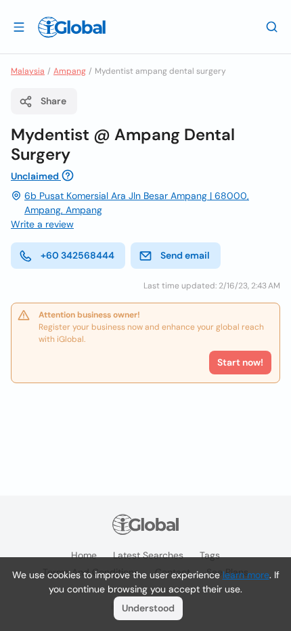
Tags (210, 555)
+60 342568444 (77, 255)
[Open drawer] (18, 26)
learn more (246, 575)
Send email (185, 255)
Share (53, 101)
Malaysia (28, 71)
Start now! (240, 362)
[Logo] (72, 27)
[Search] (272, 26)
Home (84, 555)
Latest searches (148, 555)
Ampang (69, 71)
